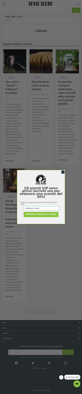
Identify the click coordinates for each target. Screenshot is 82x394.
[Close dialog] (63, 172)
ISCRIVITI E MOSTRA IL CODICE (41, 214)
